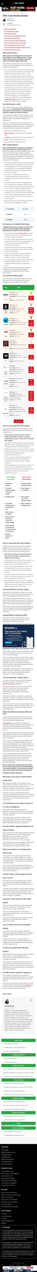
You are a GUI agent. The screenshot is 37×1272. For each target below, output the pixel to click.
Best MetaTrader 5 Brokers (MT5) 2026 (14, 1120)
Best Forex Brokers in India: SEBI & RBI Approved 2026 (19, 1069)
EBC (5, 142)
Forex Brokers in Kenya (7, 1185)
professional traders (9, 99)
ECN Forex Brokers (6, 1204)
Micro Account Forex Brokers (9, 1199)
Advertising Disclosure (7, 1221)
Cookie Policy (25, 1265)
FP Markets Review (31, 323)
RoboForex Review (6, 1164)
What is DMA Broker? (10, 29)
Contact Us (4, 1214)
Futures (18, 202)
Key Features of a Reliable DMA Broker (15, 36)
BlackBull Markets (9, 133)
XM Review (31, 357)
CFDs (16, 439)
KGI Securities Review (31, 410)
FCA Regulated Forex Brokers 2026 (13, 1135)
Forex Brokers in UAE (7, 1176)
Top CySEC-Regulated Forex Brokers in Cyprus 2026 (18, 1076)
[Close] (32, 627)
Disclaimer (18, 1265)
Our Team (4, 1218)
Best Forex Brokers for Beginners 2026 (14, 1101)
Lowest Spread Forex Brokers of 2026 (14, 1109)
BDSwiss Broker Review (7, 1159)
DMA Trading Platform (10, 33)
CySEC (28, 840)
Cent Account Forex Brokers (9, 1192)
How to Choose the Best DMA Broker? (15, 40)
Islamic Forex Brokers (7, 1197)
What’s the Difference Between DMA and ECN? (17, 47)
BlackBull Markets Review (31, 310)
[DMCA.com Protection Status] (9, 1125)
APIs (31, 933)
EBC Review (31, 346)
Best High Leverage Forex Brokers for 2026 (15, 1105)
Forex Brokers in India (7, 1171)
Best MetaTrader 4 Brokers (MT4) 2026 (14, 1116)
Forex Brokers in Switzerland (9, 1180)
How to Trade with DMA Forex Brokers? (15, 43)
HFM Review (31, 297)
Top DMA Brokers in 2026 (11, 31)
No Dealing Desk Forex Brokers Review (14, 1047)
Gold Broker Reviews (9, 1062)
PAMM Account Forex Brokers (9, 1202)
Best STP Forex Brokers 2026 (11, 1051)
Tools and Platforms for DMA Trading (14, 45)
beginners (28, 985)
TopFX (6, 139)
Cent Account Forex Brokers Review (14, 1083)
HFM (5, 131)
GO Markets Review (6, 1161)
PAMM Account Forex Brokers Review (14, 1091)
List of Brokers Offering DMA (12, 38)
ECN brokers (7, 723)
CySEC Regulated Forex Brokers (12, 1131)
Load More (18, 421)
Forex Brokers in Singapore (8, 1183)
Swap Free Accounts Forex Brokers (11, 1195)
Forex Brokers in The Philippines (10, 1173)
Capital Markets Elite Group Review (31, 396)
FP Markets (7, 137)
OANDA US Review (31, 382)
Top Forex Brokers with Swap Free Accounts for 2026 (18, 1095)
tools (12, 596)
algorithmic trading (9, 684)
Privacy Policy (12, 1265)
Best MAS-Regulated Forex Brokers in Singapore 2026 (18, 1073)
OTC (28, 168)
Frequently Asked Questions (12, 50)
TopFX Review (31, 334)
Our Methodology (6, 1216)
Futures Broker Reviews (10, 1058)
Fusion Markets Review (31, 369)
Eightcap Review (6, 1157)
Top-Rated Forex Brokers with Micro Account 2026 (18, 1087)
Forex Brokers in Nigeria (8, 1178)
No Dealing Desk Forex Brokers (10, 1206)
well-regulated (23, 233)
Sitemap (3, 1223)
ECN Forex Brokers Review (11, 1044)
